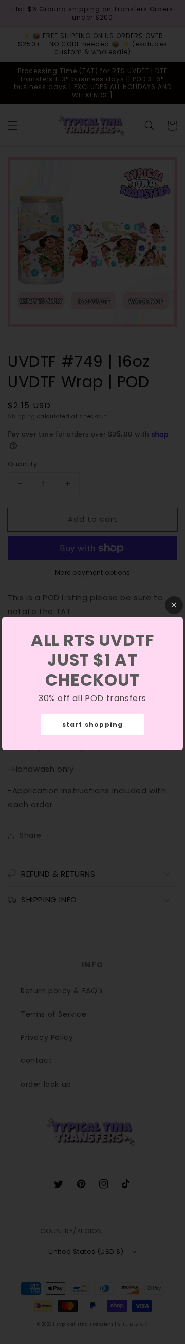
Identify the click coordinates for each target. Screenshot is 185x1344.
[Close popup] (174, 605)
